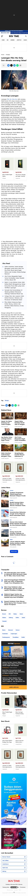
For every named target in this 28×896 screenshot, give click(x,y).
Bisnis (11, 539)
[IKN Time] (14, 882)
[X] (11, 65)
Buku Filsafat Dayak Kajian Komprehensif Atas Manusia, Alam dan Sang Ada (7, 175)
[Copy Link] (20, 65)
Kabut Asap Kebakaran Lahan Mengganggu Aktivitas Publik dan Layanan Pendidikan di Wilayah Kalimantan (14, 588)
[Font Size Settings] (3, 65)
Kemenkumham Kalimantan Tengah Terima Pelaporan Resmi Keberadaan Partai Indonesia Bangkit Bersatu (18, 513)
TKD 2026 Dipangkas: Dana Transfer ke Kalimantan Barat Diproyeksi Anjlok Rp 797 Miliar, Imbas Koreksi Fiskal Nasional (15, 574)
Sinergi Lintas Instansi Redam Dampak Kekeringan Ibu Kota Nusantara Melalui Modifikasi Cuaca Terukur (18, 523)
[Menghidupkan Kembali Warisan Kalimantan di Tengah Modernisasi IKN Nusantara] (21, 447)
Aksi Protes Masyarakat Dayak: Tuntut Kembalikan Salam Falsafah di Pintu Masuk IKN (14, 278)
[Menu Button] (2, 36)
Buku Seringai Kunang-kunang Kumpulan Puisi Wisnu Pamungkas (20, 712)
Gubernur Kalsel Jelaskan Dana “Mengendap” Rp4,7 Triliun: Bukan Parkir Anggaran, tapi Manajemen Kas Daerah (13, 679)
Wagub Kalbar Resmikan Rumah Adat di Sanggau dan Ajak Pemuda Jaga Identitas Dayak (21, 423)
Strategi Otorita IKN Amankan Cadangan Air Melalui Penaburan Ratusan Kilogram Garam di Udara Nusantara (18, 533)
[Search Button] (25, 36)
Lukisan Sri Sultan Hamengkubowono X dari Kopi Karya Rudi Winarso (7, 479)
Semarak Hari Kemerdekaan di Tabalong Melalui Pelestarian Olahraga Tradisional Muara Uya (14, 292)
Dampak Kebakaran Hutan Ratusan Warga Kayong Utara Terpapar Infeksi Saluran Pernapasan (15, 603)
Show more (14, 551)
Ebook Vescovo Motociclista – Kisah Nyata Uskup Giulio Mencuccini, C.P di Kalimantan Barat (20, 741)
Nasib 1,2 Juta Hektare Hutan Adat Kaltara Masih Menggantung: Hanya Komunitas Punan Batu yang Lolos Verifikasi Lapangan (15, 285)
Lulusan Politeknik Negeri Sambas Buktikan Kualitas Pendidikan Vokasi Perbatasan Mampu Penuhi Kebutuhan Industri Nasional (18, 543)
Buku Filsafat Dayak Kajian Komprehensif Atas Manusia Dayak (7, 712)
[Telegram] (14, 65)
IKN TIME (14, 36)
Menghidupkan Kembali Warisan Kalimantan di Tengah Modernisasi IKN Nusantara (21, 454)
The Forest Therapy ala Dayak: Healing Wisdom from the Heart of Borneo (20, 175)
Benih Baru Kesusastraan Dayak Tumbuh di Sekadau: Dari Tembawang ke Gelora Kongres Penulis (13, 671)
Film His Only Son (12, 99)
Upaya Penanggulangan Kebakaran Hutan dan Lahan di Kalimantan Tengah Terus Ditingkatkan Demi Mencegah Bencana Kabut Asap (14, 581)
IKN (7, 40)
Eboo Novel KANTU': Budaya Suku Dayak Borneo (7, 741)
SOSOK (25, 40)
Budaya (7, 400)
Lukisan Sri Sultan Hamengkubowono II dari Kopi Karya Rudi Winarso (20, 479)
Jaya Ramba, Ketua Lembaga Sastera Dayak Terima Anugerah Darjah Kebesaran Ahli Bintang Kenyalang (6, 438)
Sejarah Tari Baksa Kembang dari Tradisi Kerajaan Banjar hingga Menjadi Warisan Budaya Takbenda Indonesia (6, 423)
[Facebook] (8, 65)
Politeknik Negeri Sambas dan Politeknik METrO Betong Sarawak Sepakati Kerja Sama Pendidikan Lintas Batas (14, 595)
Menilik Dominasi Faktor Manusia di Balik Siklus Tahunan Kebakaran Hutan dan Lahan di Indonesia (17, 504)
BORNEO (12, 40)
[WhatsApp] (17, 65)
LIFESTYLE (19, 40)
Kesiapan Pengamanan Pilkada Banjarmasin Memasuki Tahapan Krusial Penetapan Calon (17, 494)
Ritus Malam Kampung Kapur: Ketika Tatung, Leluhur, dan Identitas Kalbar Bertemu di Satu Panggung (14, 304)
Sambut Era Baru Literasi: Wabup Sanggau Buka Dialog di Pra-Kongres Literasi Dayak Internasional (13, 664)
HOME (3, 40)
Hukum (11, 490)
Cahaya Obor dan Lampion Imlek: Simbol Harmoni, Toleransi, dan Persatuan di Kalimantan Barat (14, 298)
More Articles (14, 687)
